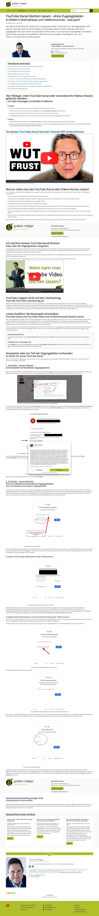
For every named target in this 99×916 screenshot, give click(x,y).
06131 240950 (55, 51)
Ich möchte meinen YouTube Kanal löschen (19, 69)
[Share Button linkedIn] (9, 893)
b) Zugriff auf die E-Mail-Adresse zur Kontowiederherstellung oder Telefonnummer (30, 86)
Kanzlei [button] (9, 10)
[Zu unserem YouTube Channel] (8, 905)
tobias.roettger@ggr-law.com (59, 52)
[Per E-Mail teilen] (11, 893)
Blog (39, 10)
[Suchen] (91, 10)
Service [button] (44, 10)
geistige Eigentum (33, 871)
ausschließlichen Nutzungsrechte (47, 344)
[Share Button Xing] (6, 893)
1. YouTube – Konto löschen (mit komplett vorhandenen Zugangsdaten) (27, 79)
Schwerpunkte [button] (32, 10)
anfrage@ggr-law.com (50, 907)
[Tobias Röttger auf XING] (30, 866)
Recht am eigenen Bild (33, 337)
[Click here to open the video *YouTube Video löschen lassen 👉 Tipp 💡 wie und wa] (34, 276)
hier (74, 259)
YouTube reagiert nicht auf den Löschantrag (19, 71)
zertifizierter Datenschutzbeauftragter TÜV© (70, 872)
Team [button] (14, 10)
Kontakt (50, 10)
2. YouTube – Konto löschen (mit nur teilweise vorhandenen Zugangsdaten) (27, 81)
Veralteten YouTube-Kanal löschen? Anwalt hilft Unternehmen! (45, 132)
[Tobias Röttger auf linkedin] (33, 866)
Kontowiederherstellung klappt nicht (18, 88)
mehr (10, 838)
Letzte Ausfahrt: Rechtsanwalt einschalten (19, 74)
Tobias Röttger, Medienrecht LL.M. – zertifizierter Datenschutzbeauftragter (55, 864)
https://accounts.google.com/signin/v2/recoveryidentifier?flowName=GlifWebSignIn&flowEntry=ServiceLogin (33, 495)
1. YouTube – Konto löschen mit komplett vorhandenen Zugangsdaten (49, 612)
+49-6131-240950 (34, 876)
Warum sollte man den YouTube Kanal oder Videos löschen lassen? (25, 66)
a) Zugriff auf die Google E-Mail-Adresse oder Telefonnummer (25, 83)
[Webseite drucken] (14, 893)
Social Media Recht (43, 871)
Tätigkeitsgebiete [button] (22, 10)
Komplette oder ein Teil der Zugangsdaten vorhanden (22, 76)
